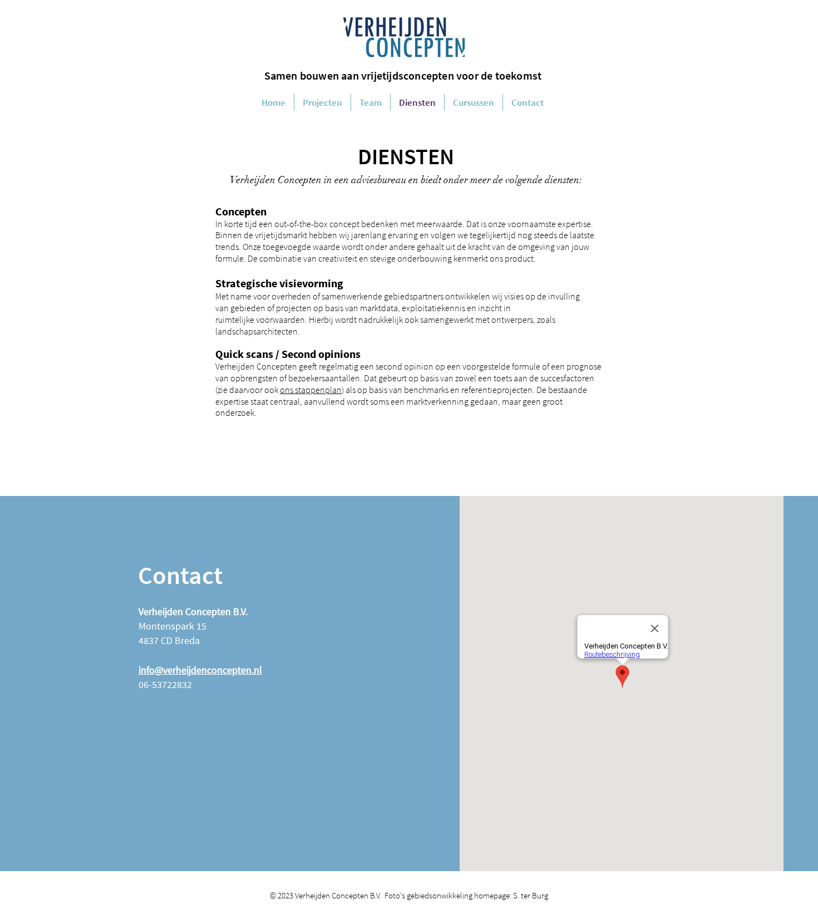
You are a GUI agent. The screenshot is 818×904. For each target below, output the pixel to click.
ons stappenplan (311, 389)
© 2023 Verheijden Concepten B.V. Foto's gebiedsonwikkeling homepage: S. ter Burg (409, 895)
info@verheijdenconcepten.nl (200, 670)
